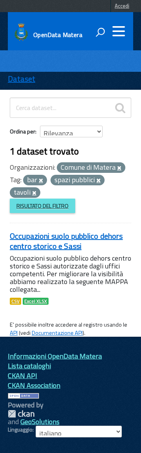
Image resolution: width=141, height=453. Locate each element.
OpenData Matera (57, 35)
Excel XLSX (35, 301)
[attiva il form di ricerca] (100, 32)
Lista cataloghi (29, 366)
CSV (15, 301)
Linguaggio (20, 429)
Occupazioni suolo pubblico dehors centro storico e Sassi (66, 241)
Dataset (21, 79)
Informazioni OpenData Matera (55, 356)
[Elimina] (119, 168)
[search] (120, 108)
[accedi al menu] (118, 31)
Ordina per (22, 131)
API (14, 333)
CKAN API (22, 375)
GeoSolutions (40, 421)
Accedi (122, 6)
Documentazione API (57, 333)
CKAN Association (34, 385)
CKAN (21, 414)
